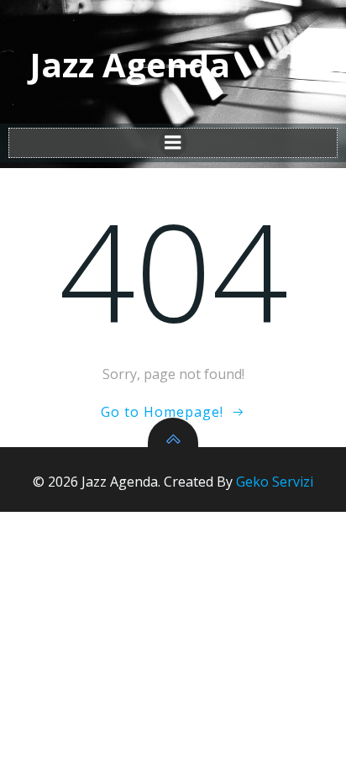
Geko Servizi (274, 481)
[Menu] (173, 143)
